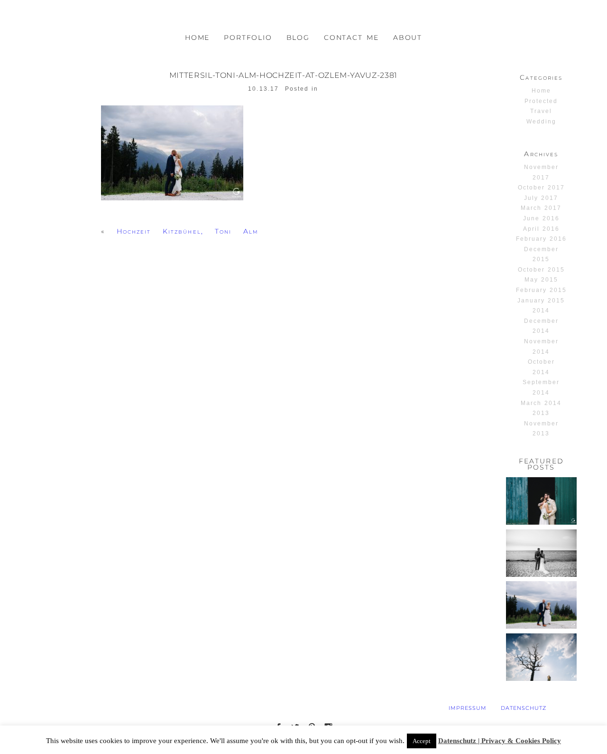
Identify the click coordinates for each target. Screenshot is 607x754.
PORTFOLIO (248, 37)
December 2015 (541, 254)
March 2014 (541, 403)
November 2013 (541, 428)
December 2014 (541, 326)
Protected (541, 101)
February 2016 (541, 239)
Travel (541, 111)
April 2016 (541, 229)
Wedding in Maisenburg (540, 649)
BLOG (298, 37)
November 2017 (541, 172)
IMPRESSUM (468, 708)
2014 (541, 310)
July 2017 (541, 198)
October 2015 (541, 269)
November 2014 (541, 346)
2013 (541, 413)
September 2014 (541, 387)
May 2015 (541, 279)
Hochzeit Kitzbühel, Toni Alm (187, 231)
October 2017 (541, 187)
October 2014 (541, 367)
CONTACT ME (351, 37)
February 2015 (541, 290)
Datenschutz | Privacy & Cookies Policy (499, 741)
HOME (197, 37)
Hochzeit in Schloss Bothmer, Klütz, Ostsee (541, 553)
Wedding (541, 121)
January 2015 (541, 300)
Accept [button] (422, 741)
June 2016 (541, 218)
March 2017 (541, 208)
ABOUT (407, 37)
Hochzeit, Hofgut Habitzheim (541, 498)
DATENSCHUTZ (523, 708)
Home (541, 90)
